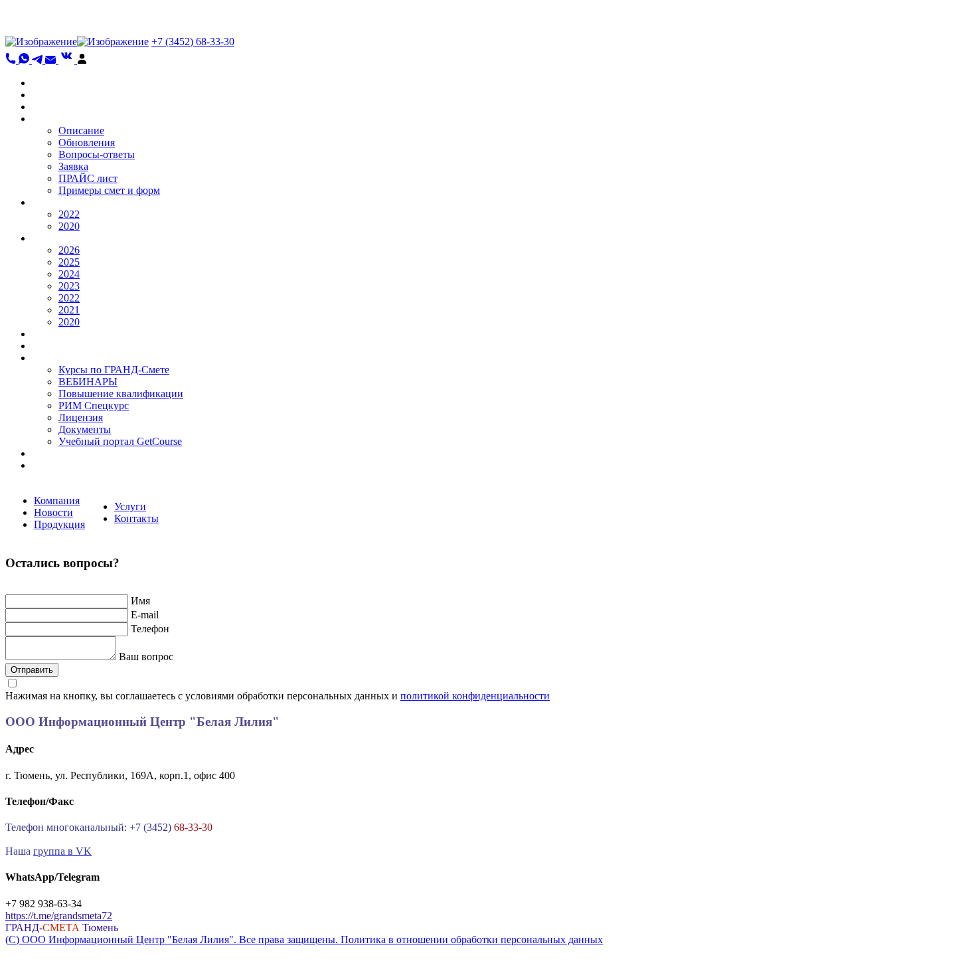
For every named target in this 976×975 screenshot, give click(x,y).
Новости (53, 512)
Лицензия (80, 417)
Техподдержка (64, 345)
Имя (140, 600)
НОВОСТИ (58, 94)
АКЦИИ (51, 106)
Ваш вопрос (146, 656)
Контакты (136, 518)
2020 (69, 226)
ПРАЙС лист (88, 178)
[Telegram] (38, 60)
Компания (57, 500)
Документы (84, 429)
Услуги (130, 506)
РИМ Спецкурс (93, 405)
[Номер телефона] (12, 60)
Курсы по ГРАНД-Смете (113, 369)
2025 (69, 262)
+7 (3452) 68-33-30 (192, 41)
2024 (69, 274)
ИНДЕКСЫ (59, 238)
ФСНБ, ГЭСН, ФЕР (77, 202)
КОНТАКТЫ (62, 453)
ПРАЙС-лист (62, 333)
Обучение (54, 357)
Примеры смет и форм (109, 190)
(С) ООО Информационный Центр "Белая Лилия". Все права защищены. (173, 939)
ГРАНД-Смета (64, 118)
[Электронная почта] (51, 60)
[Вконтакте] (67, 60)
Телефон (150, 628)
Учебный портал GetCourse (120, 441)
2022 (69, 214)
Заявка (73, 166)
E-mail (145, 614)
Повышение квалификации (120, 393)
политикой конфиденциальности (475, 695)
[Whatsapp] (25, 60)
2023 (69, 286)
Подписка (54, 465)
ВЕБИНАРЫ (88, 381)
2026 (69, 250)
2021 (69, 309)
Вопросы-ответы (96, 154)
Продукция (59, 524)
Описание (81, 130)
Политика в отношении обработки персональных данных (472, 939)
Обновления (86, 142)
